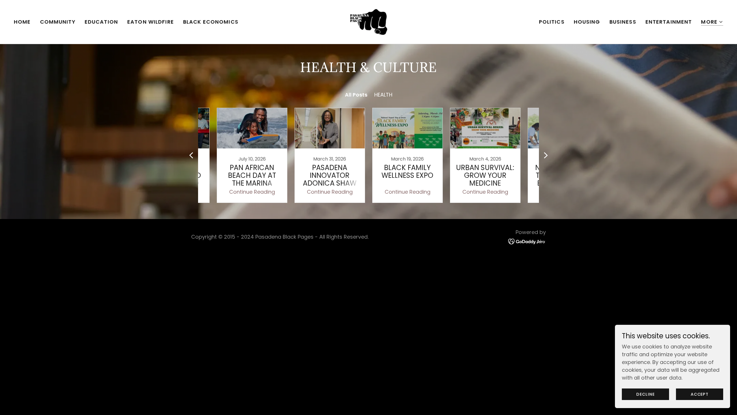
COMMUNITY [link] (57, 21)
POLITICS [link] (552, 21)
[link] (368, 21)
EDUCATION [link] (101, 21)
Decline (645, 394)
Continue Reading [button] (252, 191)
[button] (712, 22)
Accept (699, 394)
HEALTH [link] (383, 94)
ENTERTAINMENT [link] (668, 21)
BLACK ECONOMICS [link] (210, 21)
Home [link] (22, 21)
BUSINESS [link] (622, 21)
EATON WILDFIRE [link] (150, 21)
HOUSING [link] (587, 21)
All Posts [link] (356, 94)
